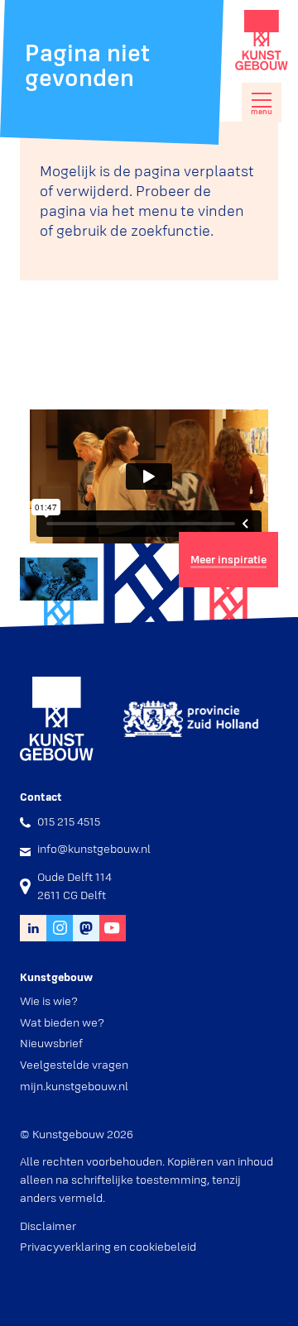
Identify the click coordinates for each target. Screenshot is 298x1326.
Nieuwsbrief (51, 1043)
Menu (261, 112)
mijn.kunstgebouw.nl (74, 1086)
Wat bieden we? (62, 1022)
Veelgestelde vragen (74, 1064)
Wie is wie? (49, 1000)
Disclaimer (48, 1225)
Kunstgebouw (261, 40)
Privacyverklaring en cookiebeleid (108, 1246)
